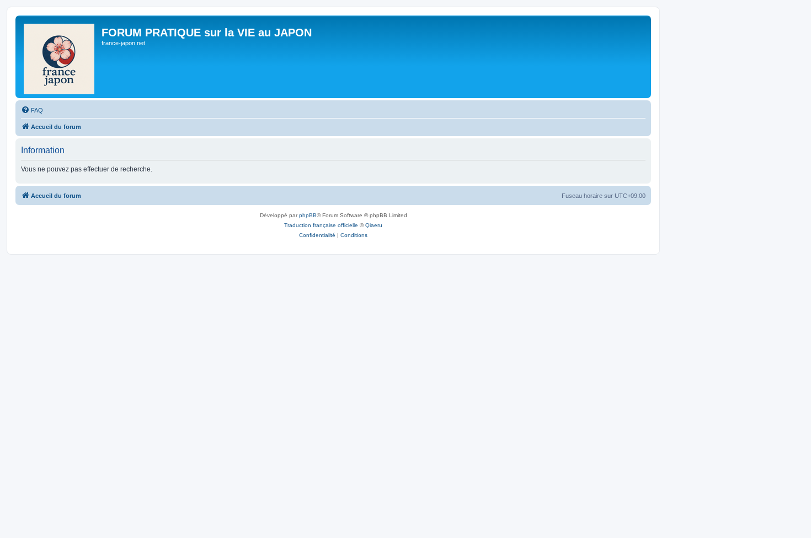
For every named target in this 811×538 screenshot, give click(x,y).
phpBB (308, 215)
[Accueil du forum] (60, 56)
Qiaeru (373, 225)
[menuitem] (32, 110)
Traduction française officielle (321, 225)
